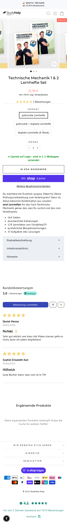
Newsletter (32, 461)
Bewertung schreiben (25, 304)
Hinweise (33, 453)
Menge (33, 142)
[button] (24, 101)
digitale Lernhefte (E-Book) (33, 132)
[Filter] (53, 304)
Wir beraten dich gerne (32, 445)
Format (33, 109)
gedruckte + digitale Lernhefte (33, 123)
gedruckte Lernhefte (33, 115)
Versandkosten (41, 94)
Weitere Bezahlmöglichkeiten (34, 186)
